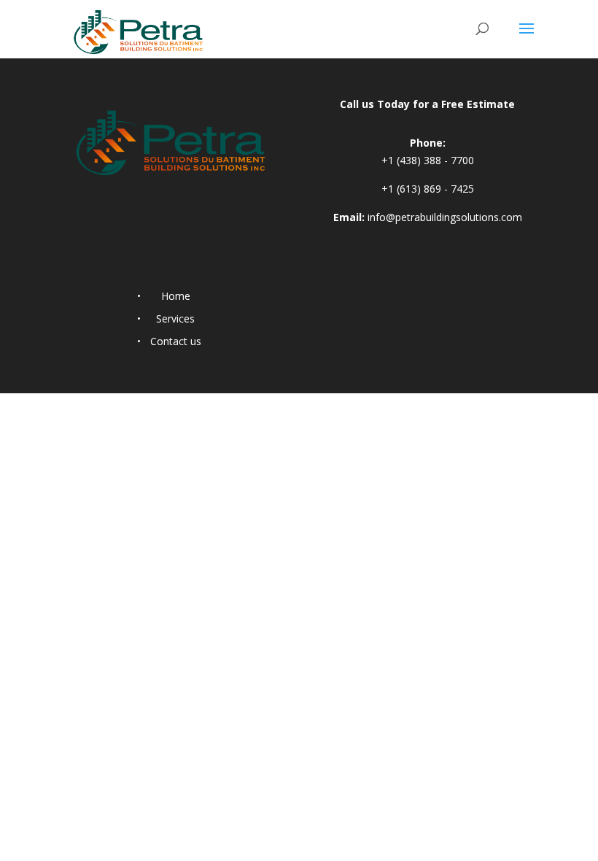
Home (175, 296)
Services (175, 318)
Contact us (175, 341)
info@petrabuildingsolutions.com (445, 217)
